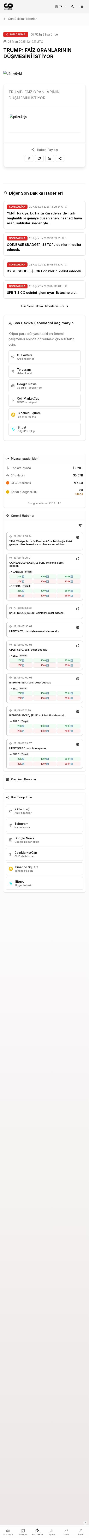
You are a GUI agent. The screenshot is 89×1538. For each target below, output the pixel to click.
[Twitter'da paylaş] (39, 158)
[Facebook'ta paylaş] (29, 158)
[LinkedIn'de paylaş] (49, 158)
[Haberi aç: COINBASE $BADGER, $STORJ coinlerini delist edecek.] (77, 558)
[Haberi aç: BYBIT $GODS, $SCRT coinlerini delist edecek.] (77, 608)
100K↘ (45, 581)
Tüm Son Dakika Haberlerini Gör (42, 306)
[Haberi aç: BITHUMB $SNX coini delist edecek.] (77, 678)
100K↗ (45, 576)
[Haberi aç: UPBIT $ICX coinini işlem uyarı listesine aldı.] (77, 627)
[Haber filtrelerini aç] (80, 526)
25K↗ (20, 576)
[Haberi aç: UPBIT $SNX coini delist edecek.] (77, 645)
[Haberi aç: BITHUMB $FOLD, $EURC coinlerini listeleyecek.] (77, 711)
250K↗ (69, 576)
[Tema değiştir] (73, 6)
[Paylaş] (60, 158)
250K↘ (69, 581)
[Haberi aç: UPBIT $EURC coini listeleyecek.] (77, 744)
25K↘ (20, 581)
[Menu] (82, 6)
